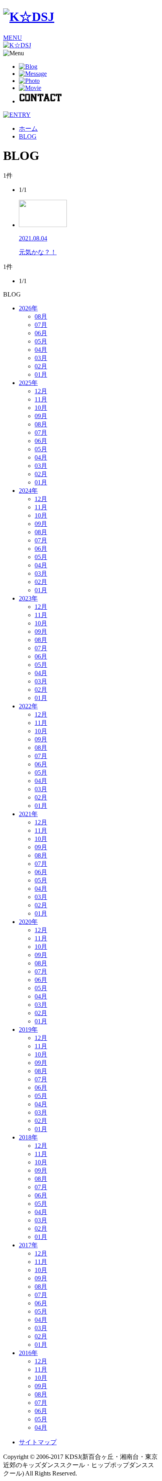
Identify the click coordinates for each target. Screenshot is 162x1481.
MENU (12, 37)
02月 (41, 366)
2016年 (28, 1353)
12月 (41, 391)
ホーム (28, 128)
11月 (41, 399)
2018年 (28, 1137)
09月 (41, 416)
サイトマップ (38, 1442)
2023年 (28, 598)
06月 (41, 333)
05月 (41, 341)
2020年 (28, 921)
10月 (41, 407)
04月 (41, 349)
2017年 (28, 1245)
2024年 (28, 490)
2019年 (28, 1029)
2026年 (28, 308)
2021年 (28, 814)
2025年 (28, 382)
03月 (41, 358)
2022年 (28, 706)
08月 (41, 316)
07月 (41, 324)
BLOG (28, 136)
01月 (41, 374)
